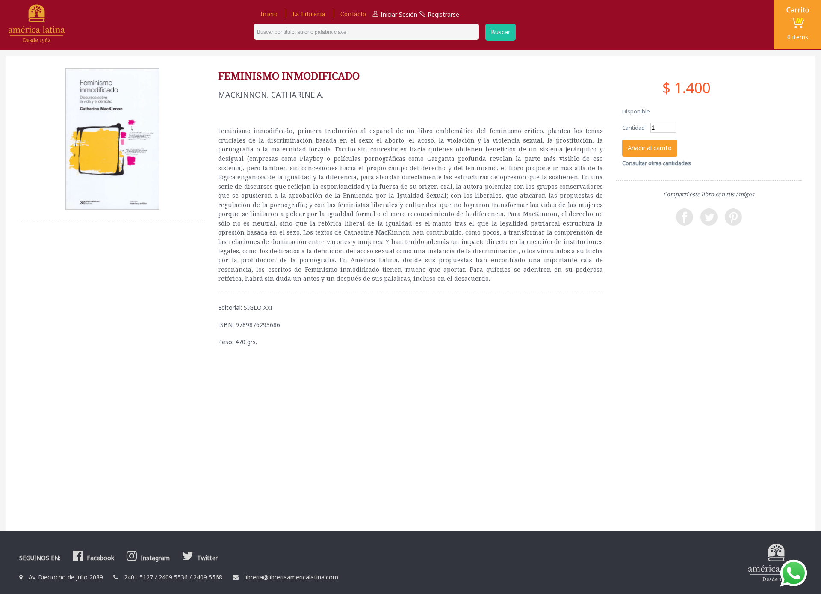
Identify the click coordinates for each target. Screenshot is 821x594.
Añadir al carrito (650, 148)
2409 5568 (207, 577)
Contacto (353, 14)
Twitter (206, 558)
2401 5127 (138, 577)
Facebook (99, 558)
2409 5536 (173, 577)
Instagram (154, 558)
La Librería (308, 14)
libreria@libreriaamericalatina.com (291, 577)
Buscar (500, 32)
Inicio (269, 14)
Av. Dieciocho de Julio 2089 (66, 577)
